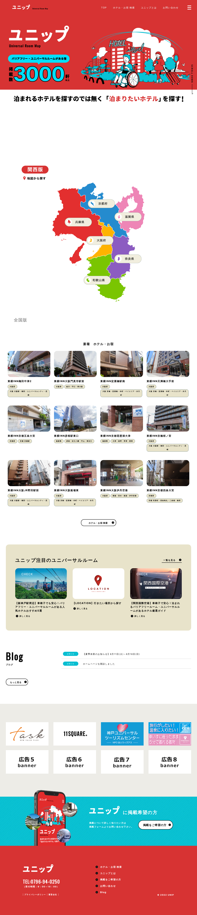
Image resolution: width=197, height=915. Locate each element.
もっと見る (16, 682)
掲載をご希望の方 (155, 825)
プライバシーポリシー (35, 894)
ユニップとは (149, 7)
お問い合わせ (171, 7)
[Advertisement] (98, 125)
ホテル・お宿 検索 (124, 7)
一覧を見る (169, 560)
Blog (103, 892)
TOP (104, 7)
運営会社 (52, 894)
